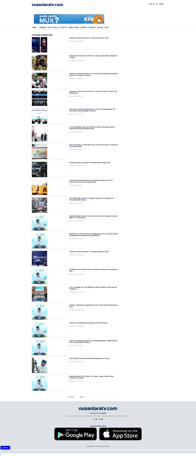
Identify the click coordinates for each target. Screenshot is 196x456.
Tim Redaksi (119, 416)
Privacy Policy (77, 416)
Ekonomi (43, 27)
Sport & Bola (52, 27)
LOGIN (161, 4)
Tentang (70, 416)
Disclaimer (98, 416)
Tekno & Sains (73, 27)
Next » (82, 397)
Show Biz (83, 27)
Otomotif (63, 27)
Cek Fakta (92, 27)
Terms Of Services (87, 416)
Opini (106, 27)
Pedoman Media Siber (108, 416)
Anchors (126, 416)
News (34, 27)
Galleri (100, 27)
